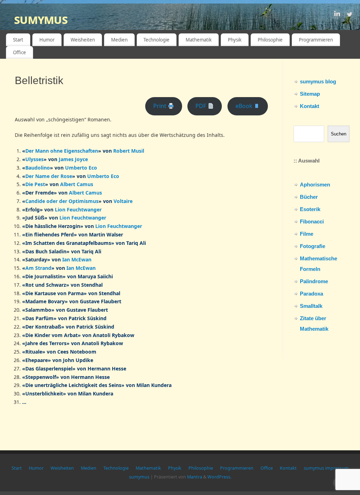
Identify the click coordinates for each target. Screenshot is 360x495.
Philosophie (270, 40)
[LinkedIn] (337, 15)
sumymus (41, 19)
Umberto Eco (81, 167)
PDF (201, 106)
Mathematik (199, 40)
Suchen (338, 134)
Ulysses (34, 159)
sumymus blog (318, 81)
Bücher (309, 197)
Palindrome (314, 281)
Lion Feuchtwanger (78, 209)
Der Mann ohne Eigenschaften (61, 150)
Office (19, 52)
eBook (244, 106)
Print (160, 106)
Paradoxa (311, 294)
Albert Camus (76, 184)
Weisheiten (83, 40)
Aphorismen (315, 185)
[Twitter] (349, 15)
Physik (235, 40)
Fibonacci (312, 221)
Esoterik (310, 209)
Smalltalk (311, 306)
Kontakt (309, 106)
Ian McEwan (76, 259)
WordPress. (219, 477)
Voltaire (123, 201)
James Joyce (73, 159)
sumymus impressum (326, 468)
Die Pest (35, 184)
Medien (119, 40)
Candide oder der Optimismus (61, 201)
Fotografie (312, 246)
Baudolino (37, 167)
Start (18, 40)
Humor (46, 40)
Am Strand (38, 268)
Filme (306, 234)
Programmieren (316, 40)
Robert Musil (128, 150)
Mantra (194, 477)
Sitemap (310, 94)
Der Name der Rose (48, 176)
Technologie (156, 40)
